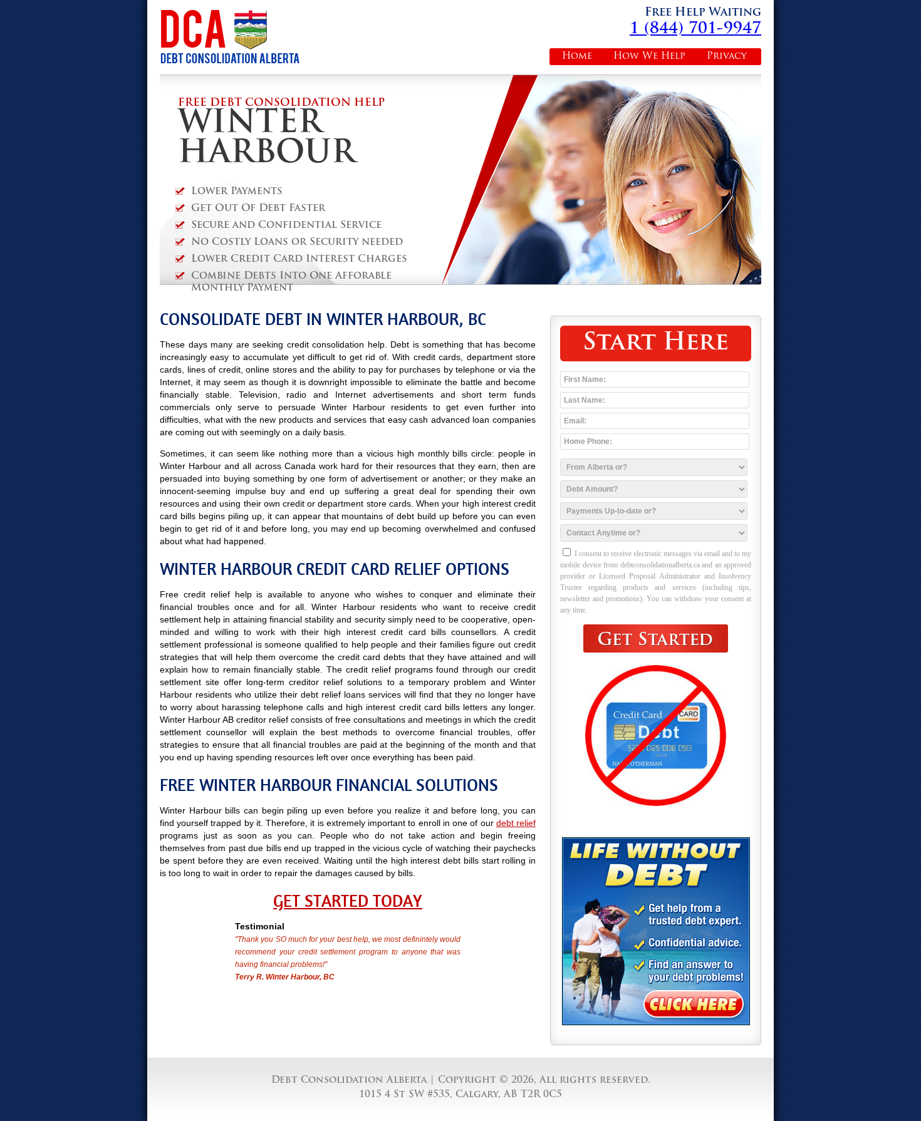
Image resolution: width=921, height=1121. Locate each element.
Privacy (727, 56)
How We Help (649, 56)
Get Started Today (347, 901)
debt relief (516, 823)
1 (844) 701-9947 (695, 29)
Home (577, 56)
